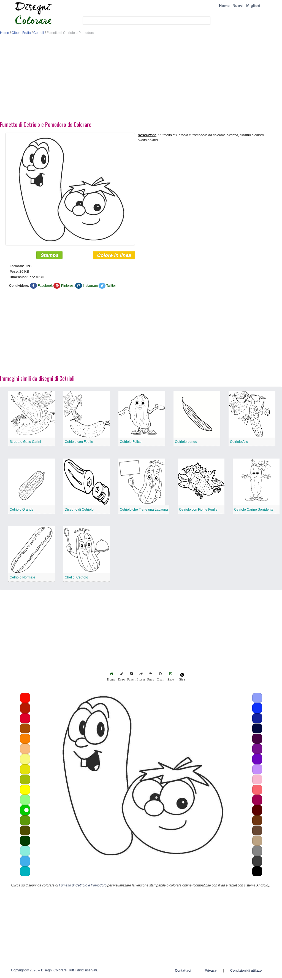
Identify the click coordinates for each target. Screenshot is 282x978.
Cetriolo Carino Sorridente (253, 509)
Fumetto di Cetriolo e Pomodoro (83, 885)
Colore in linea (114, 255)
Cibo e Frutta (21, 33)
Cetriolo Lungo (186, 442)
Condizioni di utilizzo (246, 970)
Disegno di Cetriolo (79, 509)
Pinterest (67, 286)
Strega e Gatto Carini (25, 442)
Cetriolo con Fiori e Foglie (198, 509)
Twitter (111, 286)
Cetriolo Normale (22, 577)
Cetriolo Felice (131, 442)
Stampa (49, 255)
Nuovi (237, 5)
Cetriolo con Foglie (79, 442)
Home (224, 5)
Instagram (90, 286)
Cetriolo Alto (239, 442)
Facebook (45, 286)
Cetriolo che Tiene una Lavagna (144, 509)
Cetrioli (38, 33)
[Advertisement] (141, 79)
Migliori (253, 5)
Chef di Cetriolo (76, 577)
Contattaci (183, 970)
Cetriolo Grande (22, 509)
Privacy (211, 970)
